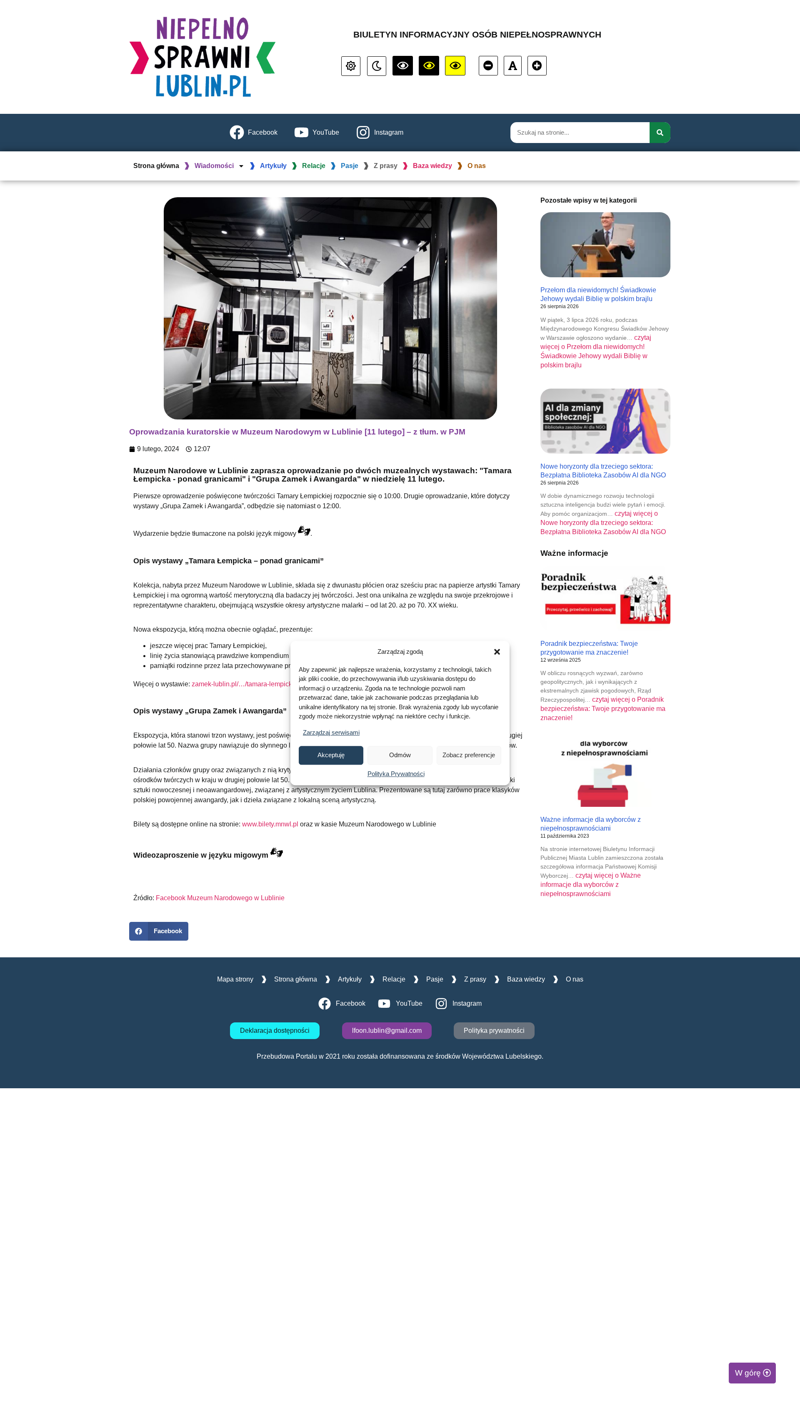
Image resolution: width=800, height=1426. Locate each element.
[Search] (660, 132)
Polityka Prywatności (396, 773)
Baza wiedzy (432, 165)
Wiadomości (214, 165)
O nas (477, 165)
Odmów (400, 754)
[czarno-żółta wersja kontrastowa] (455, 65)
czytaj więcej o (603, 522)
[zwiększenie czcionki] (537, 65)
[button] (497, 652)
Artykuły (273, 165)
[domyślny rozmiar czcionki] (513, 65)
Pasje (349, 165)
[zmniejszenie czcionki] (488, 65)
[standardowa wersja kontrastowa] (350, 66)
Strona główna (156, 165)
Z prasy (386, 165)
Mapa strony (235, 979)
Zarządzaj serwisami (331, 732)
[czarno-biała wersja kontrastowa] (402, 65)
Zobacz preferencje (468, 754)
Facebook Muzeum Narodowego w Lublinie (220, 897)
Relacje (313, 165)
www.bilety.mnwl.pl (270, 824)
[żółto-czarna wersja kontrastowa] (429, 65)
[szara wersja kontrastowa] (376, 66)
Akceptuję (331, 754)
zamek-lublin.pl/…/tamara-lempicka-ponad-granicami (270, 684)
